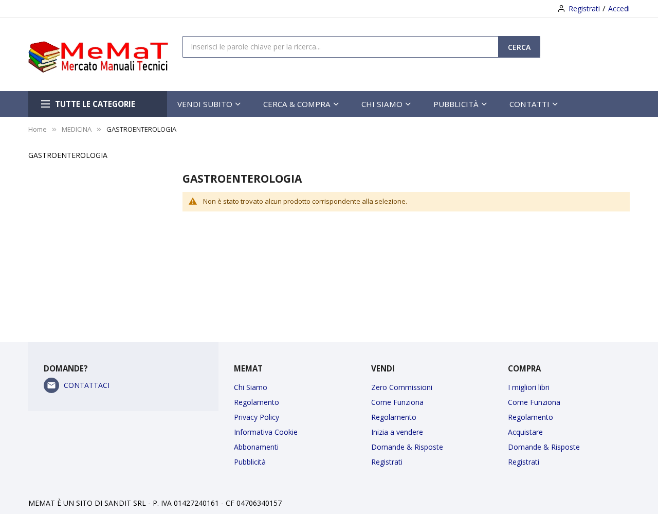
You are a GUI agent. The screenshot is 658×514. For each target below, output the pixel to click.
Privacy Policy (256, 417)
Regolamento (256, 402)
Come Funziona (397, 402)
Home (37, 129)
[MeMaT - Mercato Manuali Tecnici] (105, 54)
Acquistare (525, 432)
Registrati (584, 8)
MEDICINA (77, 129)
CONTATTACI (86, 385)
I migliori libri (529, 387)
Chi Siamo (250, 387)
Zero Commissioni (401, 387)
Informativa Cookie (266, 432)
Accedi (619, 8)
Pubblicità (250, 462)
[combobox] (340, 46)
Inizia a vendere (397, 432)
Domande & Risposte (407, 447)
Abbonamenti (256, 447)
